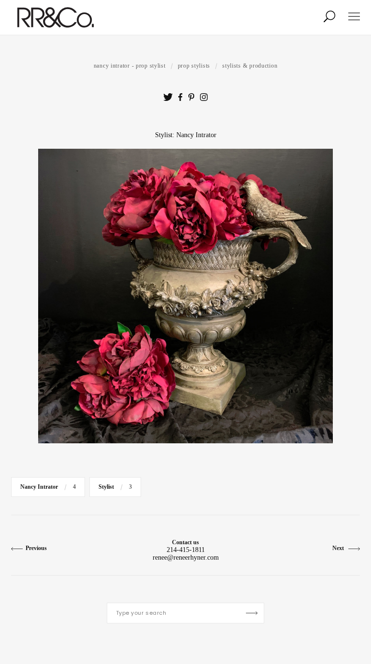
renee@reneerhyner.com (186, 557)
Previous (36, 548)
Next (338, 548)
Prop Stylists (194, 65)
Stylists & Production (249, 65)
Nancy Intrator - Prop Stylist (130, 65)
